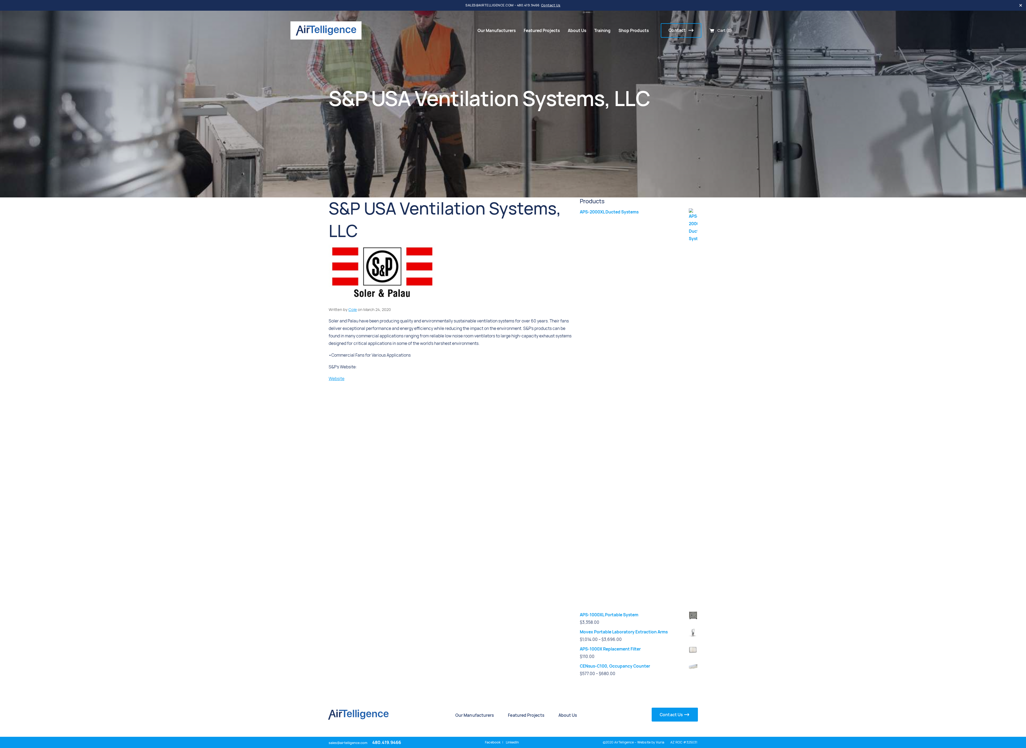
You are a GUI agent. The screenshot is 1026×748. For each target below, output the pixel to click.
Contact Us (551, 5)
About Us (577, 30)
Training (602, 30)
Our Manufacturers (496, 30)
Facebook (492, 742)
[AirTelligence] (326, 30)
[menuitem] (496, 30)
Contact (677, 30)
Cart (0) (724, 30)
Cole (352, 309)
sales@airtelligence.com (348, 743)
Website (336, 378)
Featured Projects (542, 30)
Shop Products (634, 30)
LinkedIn (512, 742)
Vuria (660, 742)
